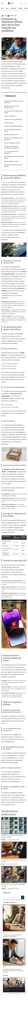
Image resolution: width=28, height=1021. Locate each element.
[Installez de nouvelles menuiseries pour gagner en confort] (14, 825)
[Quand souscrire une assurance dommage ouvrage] (14, 874)
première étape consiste (14, 189)
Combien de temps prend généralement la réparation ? (11, 147)
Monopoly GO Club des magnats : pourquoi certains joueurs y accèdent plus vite (13, 970)
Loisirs (4, 932)
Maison (3, 839)
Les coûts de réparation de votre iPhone (12, 130)
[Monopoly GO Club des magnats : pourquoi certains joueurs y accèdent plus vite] (14, 952)
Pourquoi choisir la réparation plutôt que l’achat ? (13, 138)
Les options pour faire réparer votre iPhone (13, 111)
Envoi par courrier (8, 122)
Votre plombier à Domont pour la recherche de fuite (13, 861)
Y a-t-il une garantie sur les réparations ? (11, 152)
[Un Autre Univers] (10, 3)
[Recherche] (21, 3)
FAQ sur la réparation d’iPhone (12, 143)
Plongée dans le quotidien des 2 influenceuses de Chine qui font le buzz (13, 986)
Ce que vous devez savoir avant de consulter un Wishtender (12, 935)
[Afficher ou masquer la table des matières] (20, 96)
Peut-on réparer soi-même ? (11, 161)
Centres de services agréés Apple (13, 119)
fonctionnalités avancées (6, 71)
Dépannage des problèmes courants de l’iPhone (13, 101)
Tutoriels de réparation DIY (11, 134)
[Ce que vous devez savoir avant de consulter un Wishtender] (14, 918)
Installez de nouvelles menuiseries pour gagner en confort (12, 836)
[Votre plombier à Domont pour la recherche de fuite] (14, 850)
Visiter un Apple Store (10, 116)
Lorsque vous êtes (5, 182)
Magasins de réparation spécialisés (13, 126)
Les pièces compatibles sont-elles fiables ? (13, 165)
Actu (2, 864)
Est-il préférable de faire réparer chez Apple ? (14, 157)
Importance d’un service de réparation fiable (11, 106)
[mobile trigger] (2, 3)
